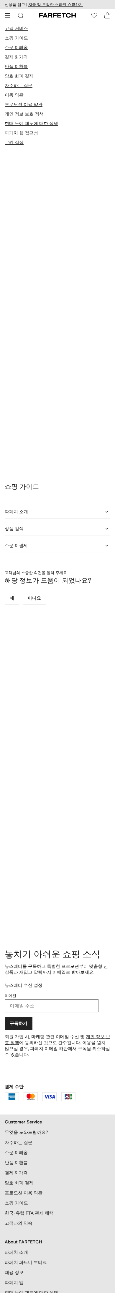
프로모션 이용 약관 (23, 104)
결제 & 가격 (16, 57)
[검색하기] (20, 15)
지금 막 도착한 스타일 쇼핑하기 (55, 5)
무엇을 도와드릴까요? (26, 1132)
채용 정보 (14, 1272)
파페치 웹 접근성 (21, 133)
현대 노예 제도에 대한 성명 (31, 123)
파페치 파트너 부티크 (26, 1262)
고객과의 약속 (18, 1223)
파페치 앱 (14, 1282)
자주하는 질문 (18, 85)
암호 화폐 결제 (19, 76)
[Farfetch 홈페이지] (57, 15)
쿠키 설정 (14, 142)
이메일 (10, 996)
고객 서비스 (16, 28)
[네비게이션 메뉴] (7, 15)
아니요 (34, 598)
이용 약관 (14, 95)
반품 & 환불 (16, 66)
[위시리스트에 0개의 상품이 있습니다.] (94, 15)
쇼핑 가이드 (16, 38)
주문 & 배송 (16, 47)
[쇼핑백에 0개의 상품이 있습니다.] (107, 15)
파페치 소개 (16, 1252)
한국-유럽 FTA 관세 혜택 (29, 1213)
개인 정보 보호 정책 (24, 114)
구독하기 (18, 1023)
